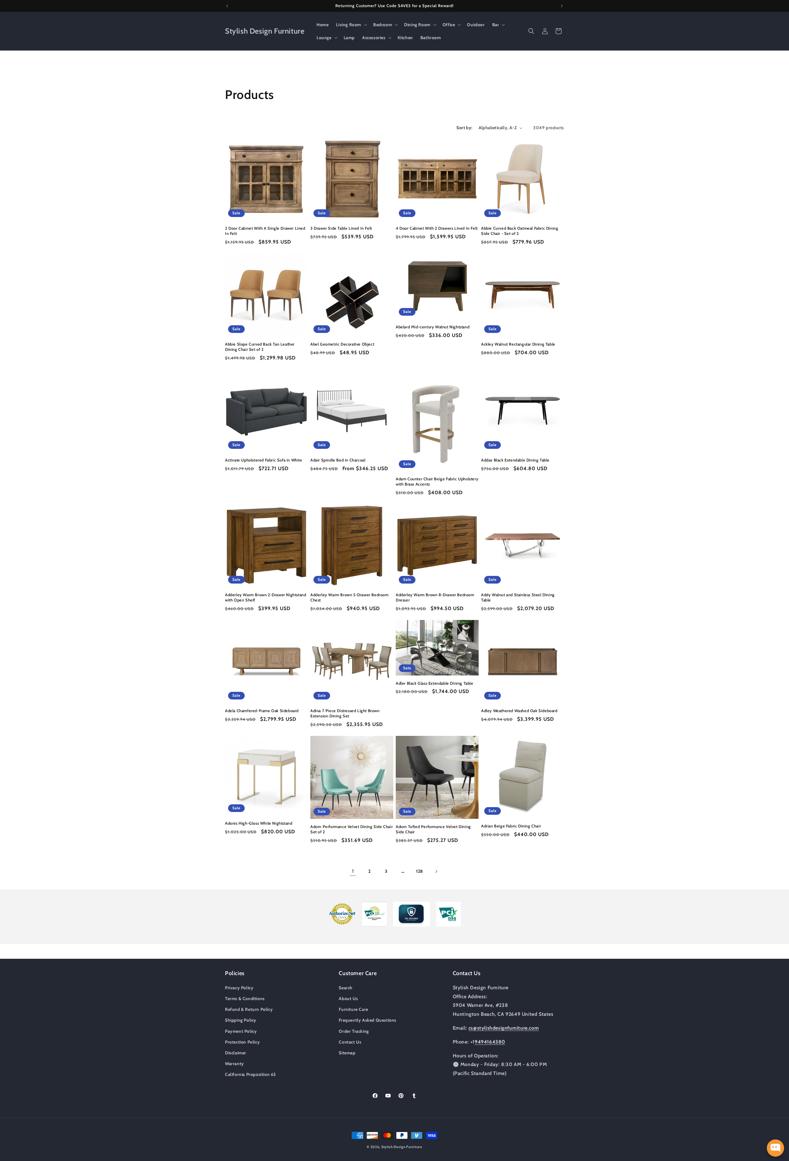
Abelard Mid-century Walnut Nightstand (432, 326)
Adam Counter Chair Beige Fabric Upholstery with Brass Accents (437, 481)
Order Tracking (354, 1031)
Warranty (234, 1063)
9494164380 (490, 1041)
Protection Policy (242, 1041)
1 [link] (353, 871)
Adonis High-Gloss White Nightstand (258, 823)
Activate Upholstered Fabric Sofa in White (263, 459)
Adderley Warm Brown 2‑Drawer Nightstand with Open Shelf (265, 597)
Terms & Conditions (245, 998)
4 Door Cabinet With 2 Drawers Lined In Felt (437, 228)
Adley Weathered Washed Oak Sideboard (519, 710)
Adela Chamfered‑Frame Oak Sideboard (262, 710)
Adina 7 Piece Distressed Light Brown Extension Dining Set (345, 713)
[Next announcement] (562, 6)
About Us (348, 998)
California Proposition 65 (250, 1074)
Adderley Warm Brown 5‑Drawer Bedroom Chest (349, 597)
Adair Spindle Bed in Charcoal (337, 459)
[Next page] (436, 871)
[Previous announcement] (227, 6)
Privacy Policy (239, 987)
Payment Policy (241, 1031)
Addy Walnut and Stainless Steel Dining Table (518, 597)
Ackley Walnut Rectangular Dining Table (518, 344)
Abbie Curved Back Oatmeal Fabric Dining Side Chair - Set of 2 (519, 231)
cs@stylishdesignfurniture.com (503, 1028)
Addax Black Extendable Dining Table (515, 459)
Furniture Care (353, 1009)
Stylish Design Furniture (401, 1147)
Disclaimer (235, 1052)
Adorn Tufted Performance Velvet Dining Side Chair (433, 829)
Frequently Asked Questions (367, 1020)
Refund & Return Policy (249, 1009)
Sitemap (347, 1052)
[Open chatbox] (775, 1148)
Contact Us (350, 1041)
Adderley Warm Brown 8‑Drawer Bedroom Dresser (435, 597)
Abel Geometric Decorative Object (342, 344)
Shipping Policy (240, 1020)
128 (419, 871)
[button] (351, 24)
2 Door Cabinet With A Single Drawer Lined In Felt (265, 231)
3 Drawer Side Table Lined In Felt (341, 228)
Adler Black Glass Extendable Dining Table (434, 683)
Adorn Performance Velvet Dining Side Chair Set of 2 (351, 829)
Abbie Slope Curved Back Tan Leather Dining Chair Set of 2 (260, 347)
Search (346, 987)
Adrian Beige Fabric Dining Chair (511, 825)
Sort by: (464, 127)
